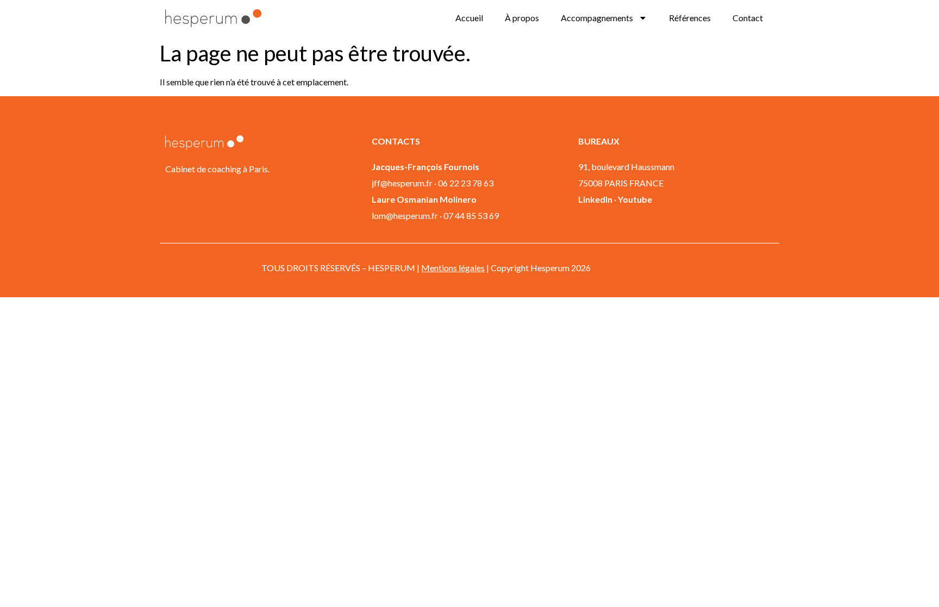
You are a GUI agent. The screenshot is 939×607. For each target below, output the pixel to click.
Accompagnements (597, 17)
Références (690, 17)
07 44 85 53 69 (471, 215)
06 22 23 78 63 (465, 183)
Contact (748, 17)
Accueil (469, 17)
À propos (522, 17)
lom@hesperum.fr (405, 215)
